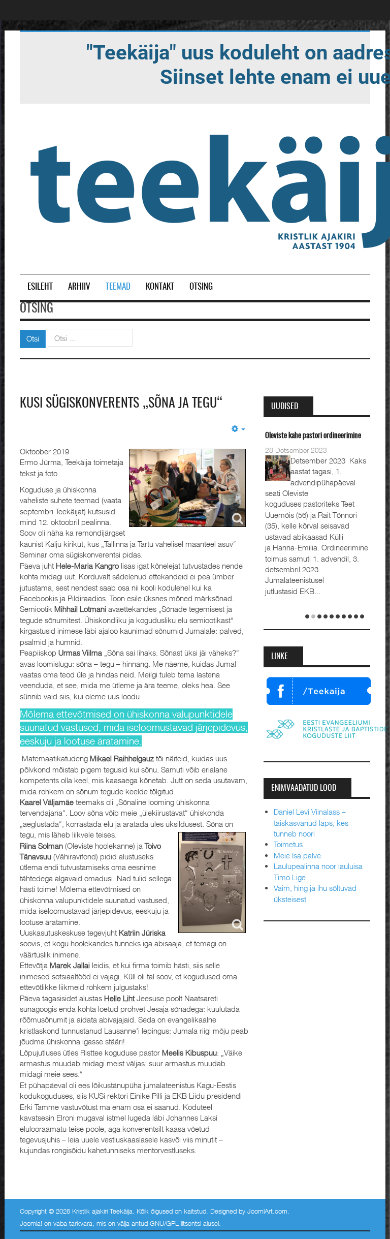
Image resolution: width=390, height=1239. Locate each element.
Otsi (32, 338)
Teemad (118, 287)
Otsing (201, 287)
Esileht (40, 287)
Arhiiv (79, 287)
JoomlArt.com (267, 1211)
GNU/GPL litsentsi (175, 1223)
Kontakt (160, 287)
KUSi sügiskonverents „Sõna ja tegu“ (121, 403)
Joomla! (31, 1223)
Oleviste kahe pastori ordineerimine (313, 436)
